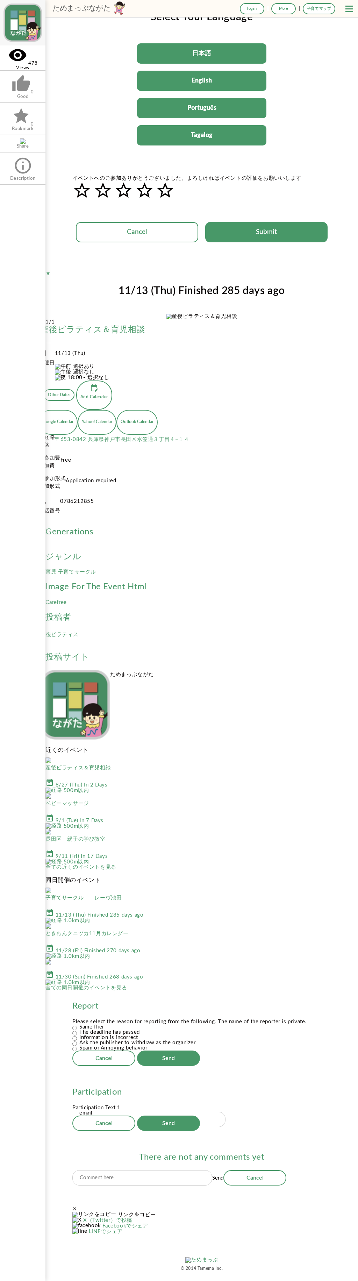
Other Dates (59, 395)
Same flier (91, 1027)
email (86, 1113)
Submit (266, 232)
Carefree (56, 602)
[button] (349, 8)
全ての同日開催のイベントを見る (86, 987)
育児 (51, 572)
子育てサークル (77, 572)
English (202, 81)
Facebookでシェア (125, 1226)
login (252, 8)
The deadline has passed (109, 1032)
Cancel (137, 232)
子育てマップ (319, 8)
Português (201, 108)
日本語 (201, 53)
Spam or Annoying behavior (113, 1048)
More (283, 8)
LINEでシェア (106, 1231)
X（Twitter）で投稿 (107, 1220)
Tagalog (202, 135)
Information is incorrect (108, 1037)
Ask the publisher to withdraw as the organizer (137, 1042)
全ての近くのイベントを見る (80, 867)
